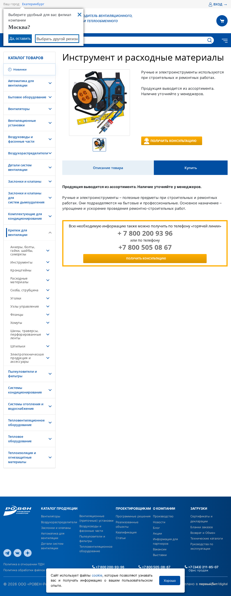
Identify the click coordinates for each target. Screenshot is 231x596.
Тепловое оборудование (20, 438)
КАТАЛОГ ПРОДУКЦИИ (59, 508)
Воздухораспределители (28, 153)
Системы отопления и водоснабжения (25, 406)
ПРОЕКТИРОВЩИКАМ (133, 508)
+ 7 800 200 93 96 (145, 233)
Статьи (121, 538)
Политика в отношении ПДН (23, 564)
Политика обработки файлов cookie (29, 570)
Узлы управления (24, 306)
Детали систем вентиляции (20, 167)
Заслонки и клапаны (24, 181)
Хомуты (16, 322)
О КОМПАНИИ (164, 508)
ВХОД (220, 4)
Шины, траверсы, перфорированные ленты (25, 334)
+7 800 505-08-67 (155, 567)
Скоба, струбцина (24, 290)
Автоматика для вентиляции (21, 83)
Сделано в (189, 584)
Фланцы (16, 314)
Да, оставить (20, 38)
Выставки (160, 555)
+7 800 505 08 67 (145, 247)
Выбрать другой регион (57, 39)
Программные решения (133, 516)
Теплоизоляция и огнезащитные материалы (22, 457)
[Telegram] (7, 552)
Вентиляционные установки (22, 122)
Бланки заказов (201, 527)
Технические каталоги (206, 538)
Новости (159, 522)
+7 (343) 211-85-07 (202, 567)
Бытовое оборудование (27, 97)
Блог (156, 528)
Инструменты (21, 262)
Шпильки (17, 346)
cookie (97, 575)
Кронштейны (21, 270)
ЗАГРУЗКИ (198, 508)
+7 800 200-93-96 (109, 567)
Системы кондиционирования (25, 390)
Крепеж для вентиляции (17, 232)
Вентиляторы (19, 109)
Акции (157, 533)
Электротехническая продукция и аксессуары (27, 358)
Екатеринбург (33, 4)
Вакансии (159, 549)
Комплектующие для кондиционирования (25, 216)
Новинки (20, 69)
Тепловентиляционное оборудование (26, 422)
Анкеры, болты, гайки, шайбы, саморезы (22, 250)
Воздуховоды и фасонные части (21, 139)
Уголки (15, 298)
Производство (163, 516)
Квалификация (126, 532)
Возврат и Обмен (202, 533)
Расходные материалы (19, 280)
